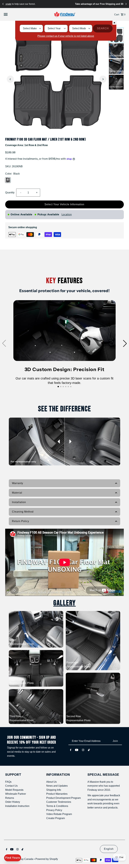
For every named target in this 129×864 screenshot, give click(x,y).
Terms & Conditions (57, 806)
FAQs (8, 781)
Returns (9, 798)
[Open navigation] (25, 14)
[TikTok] (89, 750)
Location (67, 214)
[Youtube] (76, 750)
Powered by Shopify (46, 859)
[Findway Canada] (64, 14)
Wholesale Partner (15, 793)
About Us (51, 781)
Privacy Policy (54, 810)
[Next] (125, 4)
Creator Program (55, 818)
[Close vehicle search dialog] (114, 23)
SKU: (8, 166)
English (109, 849)
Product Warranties (56, 793)
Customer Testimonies (58, 802)
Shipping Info (53, 790)
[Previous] (3, 4)
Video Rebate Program (59, 814)
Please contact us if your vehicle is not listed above (65, 36)
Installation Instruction (17, 806)
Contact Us (11, 785)
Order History (12, 802)
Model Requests (14, 790)
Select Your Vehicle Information (64, 204)
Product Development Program (63, 798)
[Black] (8, 180)
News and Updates (57, 785)
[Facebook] (70, 750)
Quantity (9, 192)
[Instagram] (83, 750)
